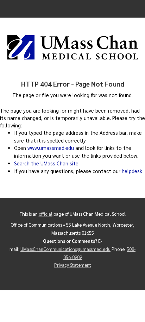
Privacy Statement (72, 265)
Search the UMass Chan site (46, 163)
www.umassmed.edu (50, 148)
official (45, 214)
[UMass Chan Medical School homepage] (72, 47)
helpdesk (132, 171)
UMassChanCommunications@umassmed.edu (65, 249)
